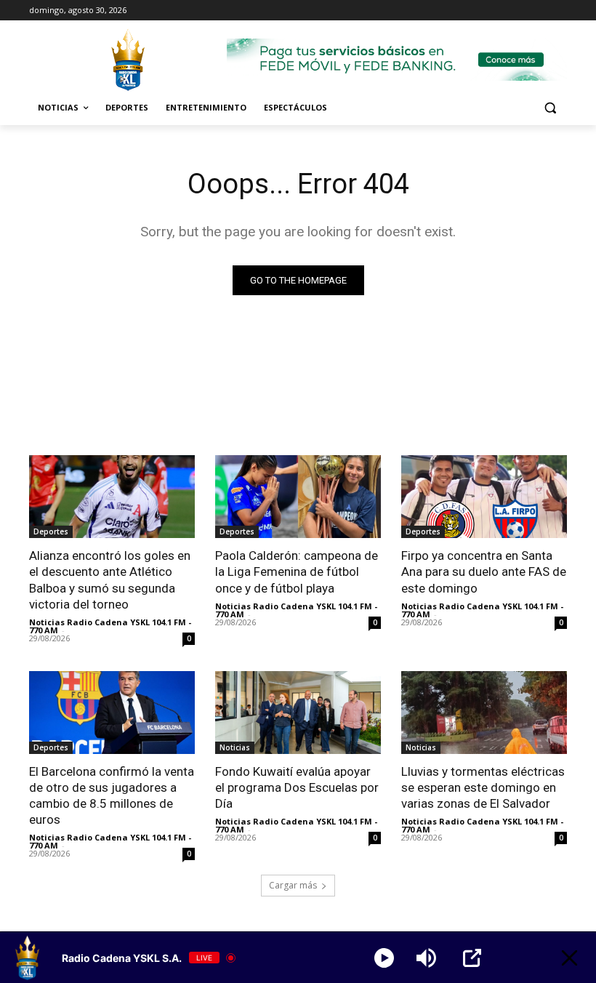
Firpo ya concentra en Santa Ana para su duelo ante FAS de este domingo (483, 571)
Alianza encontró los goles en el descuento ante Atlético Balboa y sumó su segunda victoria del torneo (109, 579)
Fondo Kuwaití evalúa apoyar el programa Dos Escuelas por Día (297, 787)
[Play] (384, 958)
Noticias (235, 747)
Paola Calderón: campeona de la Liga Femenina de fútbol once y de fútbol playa (296, 571)
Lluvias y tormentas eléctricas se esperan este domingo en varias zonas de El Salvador (483, 787)
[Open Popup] (472, 958)
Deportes (50, 531)
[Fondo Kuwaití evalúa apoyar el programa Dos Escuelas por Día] (298, 712)
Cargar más (293, 885)
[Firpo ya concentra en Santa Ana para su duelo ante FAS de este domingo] (484, 496)
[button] (550, 108)
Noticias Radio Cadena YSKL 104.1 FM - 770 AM (110, 626)
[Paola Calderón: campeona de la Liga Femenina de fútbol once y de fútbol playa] (298, 496)
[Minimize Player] (569, 958)
